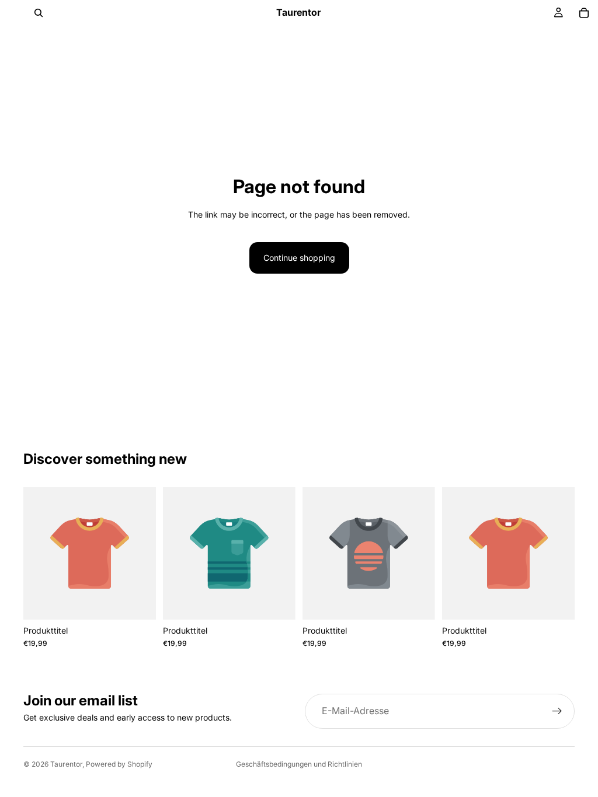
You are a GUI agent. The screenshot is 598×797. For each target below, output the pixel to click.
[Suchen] (38, 13)
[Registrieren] (557, 711)
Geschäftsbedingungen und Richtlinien (299, 764)
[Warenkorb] (584, 13)
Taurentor (66, 764)
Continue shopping (299, 258)
